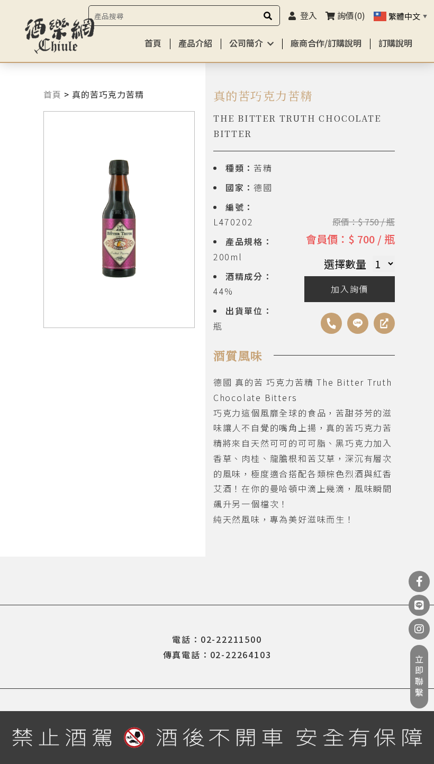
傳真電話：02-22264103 (217, 654)
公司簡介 (246, 43)
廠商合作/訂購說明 (326, 43)
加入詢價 (349, 289)
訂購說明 (395, 43)
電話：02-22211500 (216, 639)
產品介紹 (195, 43)
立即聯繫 (419, 676)
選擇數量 (345, 263)
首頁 (152, 43)
